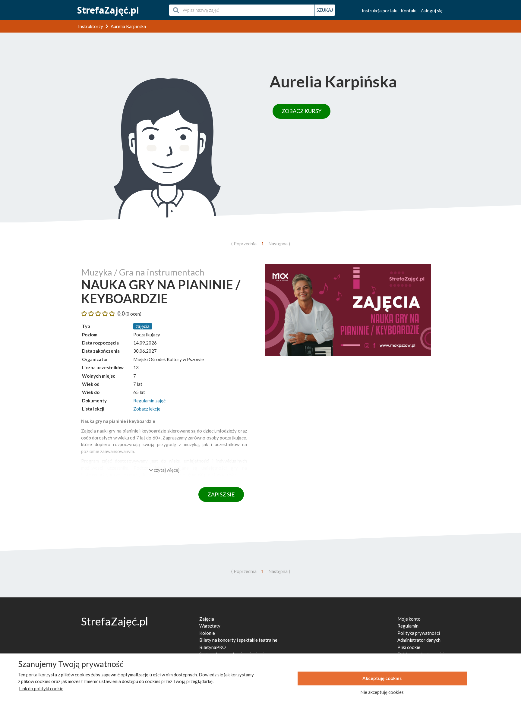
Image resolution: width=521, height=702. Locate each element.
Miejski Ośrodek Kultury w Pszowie (168, 359)
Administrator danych (418, 640)
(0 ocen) (133, 313)
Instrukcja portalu (379, 10)
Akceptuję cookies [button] (382, 678)
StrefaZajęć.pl (108, 10)
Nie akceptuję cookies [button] (382, 692)
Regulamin (407, 625)
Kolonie (207, 633)
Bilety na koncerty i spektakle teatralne (238, 640)
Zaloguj (431, 10)
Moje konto (409, 619)
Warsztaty (209, 625)
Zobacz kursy (301, 111)
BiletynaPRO (212, 647)
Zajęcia (206, 619)
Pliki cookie (408, 647)
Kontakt (409, 10)
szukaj (325, 10)
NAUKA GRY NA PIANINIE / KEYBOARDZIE (160, 291)
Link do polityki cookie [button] (41, 688)
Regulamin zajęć (149, 400)
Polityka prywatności (418, 633)
